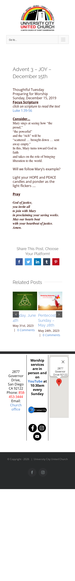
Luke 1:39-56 (22, 110)
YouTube (35, 381)
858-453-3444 (17, 394)
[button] (16, 314)
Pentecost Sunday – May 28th (47, 320)
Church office (16, 407)
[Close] (63, 362)
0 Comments (26, 330)
